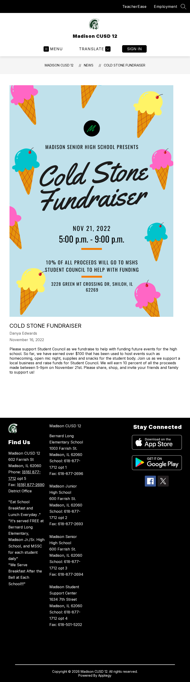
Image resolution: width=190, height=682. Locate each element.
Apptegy (104, 675)
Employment (165, 6)
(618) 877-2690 (30, 484)
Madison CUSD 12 (59, 65)
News (88, 65)
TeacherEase (134, 6)
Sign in (134, 49)
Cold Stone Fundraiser (124, 65)
